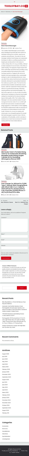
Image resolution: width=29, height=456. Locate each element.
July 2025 (4, 382)
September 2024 (6, 408)
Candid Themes (15, 452)
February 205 (5, 413)
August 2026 (5, 354)
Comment (4, 217)
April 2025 (5, 389)
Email (3, 239)
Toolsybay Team (18, 48)
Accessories (5, 426)
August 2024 (5, 410)
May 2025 (5, 387)
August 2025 (5, 379)
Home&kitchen (6, 431)
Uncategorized (6, 439)
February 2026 (6, 369)
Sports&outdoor (6, 436)
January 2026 (5, 371)
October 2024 (5, 405)
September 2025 (6, 377)
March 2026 (5, 366)
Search (21, 287)
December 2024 (6, 400)
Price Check (5, 124)
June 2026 (5, 359)
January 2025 (5, 397)
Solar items (5, 433)
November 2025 (6, 374)
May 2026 (5, 361)
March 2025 (5, 392)
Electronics (4, 43)
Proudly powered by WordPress (10, 450)
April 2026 (5, 364)
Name (3, 234)
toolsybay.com (15, 6)
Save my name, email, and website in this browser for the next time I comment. (14, 253)
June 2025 (5, 384)
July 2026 (4, 356)
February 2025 (6, 395)
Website (3, 245)
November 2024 (6, 402)
